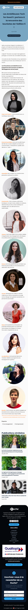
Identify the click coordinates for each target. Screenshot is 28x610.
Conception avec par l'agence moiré (14, 608)
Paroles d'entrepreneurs (14, 35)
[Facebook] (11, 521)
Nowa (3, 325)
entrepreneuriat (19, 424)
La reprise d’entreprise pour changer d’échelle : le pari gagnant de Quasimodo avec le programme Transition (13, 473)
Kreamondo (5, 201)
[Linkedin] (15, 521)
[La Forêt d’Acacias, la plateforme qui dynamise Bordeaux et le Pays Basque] (14, 441)
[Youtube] (17, 521)
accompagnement (7, 424)
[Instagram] (13, 521)
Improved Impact (7, 114)
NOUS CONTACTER (19, 7)
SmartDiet (4, 173)
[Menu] (25, 7)
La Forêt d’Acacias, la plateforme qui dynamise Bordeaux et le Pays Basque (12, 451)
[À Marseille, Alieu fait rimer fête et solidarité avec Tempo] (14, 487)
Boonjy (4, 410)
